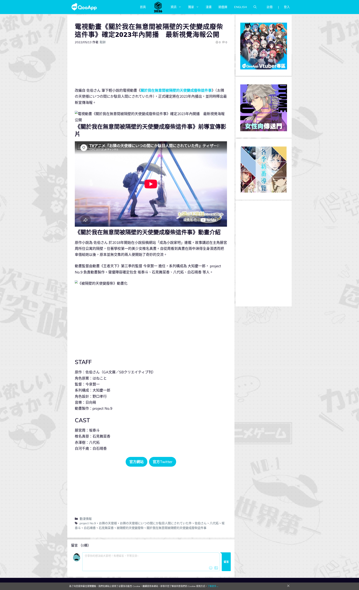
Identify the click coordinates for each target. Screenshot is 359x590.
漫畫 (209, 7)
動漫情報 (86, 519)
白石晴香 (90, 528)
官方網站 (136, 462)
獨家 (191, 7)
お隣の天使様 (108, 523)
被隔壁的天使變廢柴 (130, 528)
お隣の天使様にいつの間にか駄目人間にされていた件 (156, 523)
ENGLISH (240, 7)
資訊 (174, 7)
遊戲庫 (222, 7)
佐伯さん (201, 523)
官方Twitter (162, 462)
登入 (287, 7)
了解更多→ (213, 586)
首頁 (143, 7)
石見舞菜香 (106, 528)
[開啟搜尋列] (255, 7)
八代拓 (214, 523)
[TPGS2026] (158, 7)
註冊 (270, 7)
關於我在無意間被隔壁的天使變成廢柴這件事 (176, 90)
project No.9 (88, 523)
